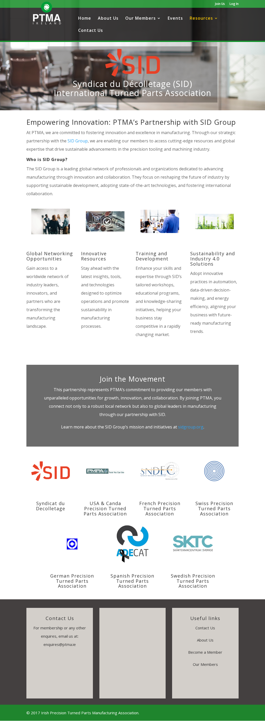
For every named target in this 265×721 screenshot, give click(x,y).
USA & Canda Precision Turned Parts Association (105, 508)
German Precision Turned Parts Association (72, 581)
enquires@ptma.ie (59, 644)
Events (175, 18)
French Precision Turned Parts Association (159, 508)
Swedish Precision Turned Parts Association (193, 581)
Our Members (140, 18)
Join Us (220, 4)
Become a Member (205, 652)
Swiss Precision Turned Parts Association (214, 508)
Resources (201, 18)
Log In (234, 4)
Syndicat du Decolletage (50, 506)
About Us (108, 18)
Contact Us (90, 30)
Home (84, 18)
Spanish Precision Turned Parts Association (132, 581)
